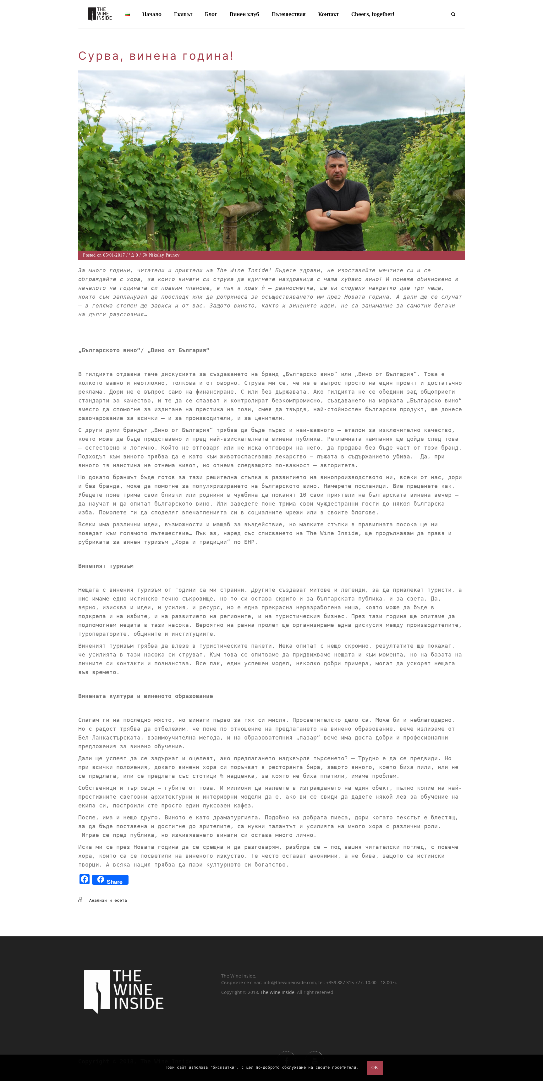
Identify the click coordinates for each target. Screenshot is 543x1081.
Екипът (183, 14)
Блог (211, 14)
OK (374, 1067)
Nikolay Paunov (164, 255)
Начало (152, 14)
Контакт (328, 14)
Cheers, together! (372, 14)
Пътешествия (289, 14)
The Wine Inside (277, 992)
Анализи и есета (108, 900)
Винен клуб (244, 14)
